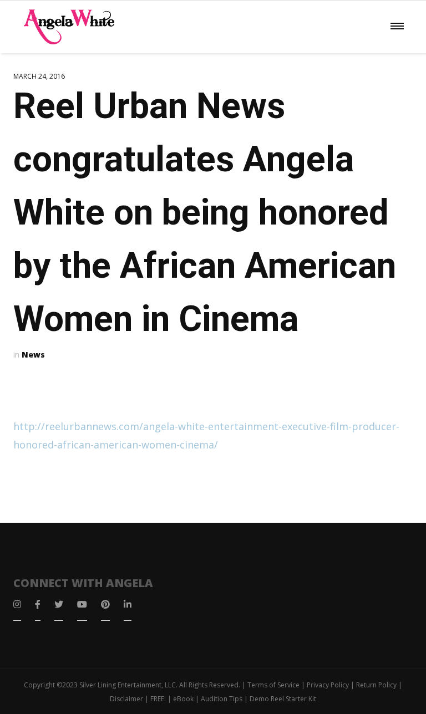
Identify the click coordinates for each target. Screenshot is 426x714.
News (33, 354)
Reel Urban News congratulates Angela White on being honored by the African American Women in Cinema (204, 212)
